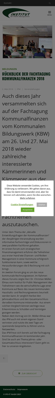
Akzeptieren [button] (28, 209)
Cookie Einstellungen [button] (22, 204)
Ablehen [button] (41, 204)
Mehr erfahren (27, 198)
